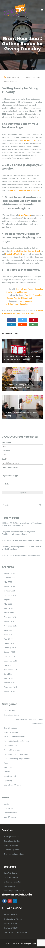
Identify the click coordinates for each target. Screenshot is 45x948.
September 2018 (10, 661)
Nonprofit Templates (12, 750)
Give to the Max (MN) (13, 254)
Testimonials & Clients (13, 919)
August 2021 (9, 599)
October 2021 (9, 591)
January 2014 (9, 691)
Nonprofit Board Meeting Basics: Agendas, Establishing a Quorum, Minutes (18, 533)
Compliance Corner (12, 715)
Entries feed (9, 808)
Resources (13, 81)
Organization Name (10, 467)
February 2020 (10, 617)
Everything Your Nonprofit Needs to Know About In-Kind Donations (21, 548)
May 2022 (8, 582)
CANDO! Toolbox (11, 877)
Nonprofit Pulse (10, 745)
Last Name (6, 450)
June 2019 (8, 634)
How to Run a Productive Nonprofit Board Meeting (22, 540)
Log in (6, 804)
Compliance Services (12, 841)
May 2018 (8, 665)
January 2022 (9, 586)
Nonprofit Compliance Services (16, 741)
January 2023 (9, 573)
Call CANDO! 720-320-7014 (15, 932)
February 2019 (10, 648)
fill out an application (29, 140)
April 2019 (8, 639)
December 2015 (10, 687)
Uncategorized (10, 776)
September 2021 (10, 595)
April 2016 (8, 678)
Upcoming (8, 780)
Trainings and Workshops (14, 854)
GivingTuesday (25, 215)
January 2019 (9, 652)
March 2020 (9, 613)
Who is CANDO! (10, 923)
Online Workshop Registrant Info (17, 758)
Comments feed (10, 812)
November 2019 (10, 626)
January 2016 (9, 683)
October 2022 (9, 577)
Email (4, 459)
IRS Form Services (11, 732)
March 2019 (9, 643)
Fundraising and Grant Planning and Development (29, 721)
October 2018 (9, 656)
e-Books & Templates (12, 882)
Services (7, 772)
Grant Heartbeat (10, 728)
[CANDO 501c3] (15, 10)
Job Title (5, 484)
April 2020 (8, 608)
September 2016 (10, 669)
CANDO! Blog (30, 77)
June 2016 (8, 674)
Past (6, 763)
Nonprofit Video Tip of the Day (16, 754)
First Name (7, 442)
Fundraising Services (12, 850)
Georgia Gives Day (35, 251)
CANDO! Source (10, 873)
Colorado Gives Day (19, 251)
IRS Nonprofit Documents (14, 737)
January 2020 (9, 621)
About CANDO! (10, 915)
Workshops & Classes (12, 785)
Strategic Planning (11, 836)
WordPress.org (10, 817)
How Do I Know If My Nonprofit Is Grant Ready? (21, 555)
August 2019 (9, 630)
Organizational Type (10, 475)
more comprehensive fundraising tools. (24, 190)
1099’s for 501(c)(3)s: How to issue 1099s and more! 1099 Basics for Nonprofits (22, 524)
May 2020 (8, 604)
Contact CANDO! (11, 928)
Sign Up (23, 492)
